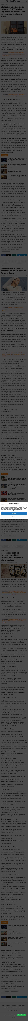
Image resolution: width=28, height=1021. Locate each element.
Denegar (14, 516)
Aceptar (14, 513)
